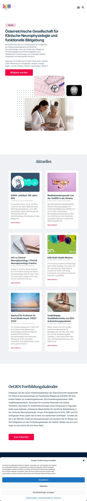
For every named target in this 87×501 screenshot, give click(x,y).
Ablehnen (43, 486)
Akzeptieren (43, 480)
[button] (83, 460)
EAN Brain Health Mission (60, 257)
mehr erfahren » (16, 222)
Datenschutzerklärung (45, 498)
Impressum (57, 498)
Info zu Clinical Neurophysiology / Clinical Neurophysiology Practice (24, 260)
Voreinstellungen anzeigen (43, 492)
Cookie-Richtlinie (31, 498)
